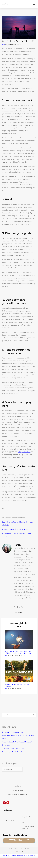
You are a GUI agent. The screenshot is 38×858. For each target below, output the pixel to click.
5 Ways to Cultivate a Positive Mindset (17, 685)
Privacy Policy (30, 855)
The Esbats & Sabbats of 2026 (13, 748)
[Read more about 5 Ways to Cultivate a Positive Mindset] (19, 671)
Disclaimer (6, 855)
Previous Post (19, 607)
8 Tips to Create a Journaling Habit (15, 529)
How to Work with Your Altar (12, 732)
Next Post (19, 612)
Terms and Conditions (18, 855)
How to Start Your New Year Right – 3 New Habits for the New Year (19, 652)
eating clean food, (24, 452)
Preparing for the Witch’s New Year (15, 752)
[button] (34, 4)
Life (3, 45)
